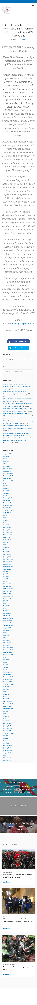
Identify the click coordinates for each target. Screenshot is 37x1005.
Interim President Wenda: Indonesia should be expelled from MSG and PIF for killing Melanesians (17, 440)
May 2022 (6, 576)
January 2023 (7, 557)
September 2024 (8, 510)
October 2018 (7, 682)
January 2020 (7, 645)
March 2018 (6, 699)
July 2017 (6, 711)
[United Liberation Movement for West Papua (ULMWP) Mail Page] (20, 999)
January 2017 (7, 726)
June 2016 (6, 738)
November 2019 (8, 650)
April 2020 (6, 638)
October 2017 (7, 706)
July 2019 (6, 660)
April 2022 (6, 579)
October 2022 (7, 564)
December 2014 (8, 760)
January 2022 (7, 586)
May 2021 (6, 606)
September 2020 (8, 625)
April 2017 (6, 718)
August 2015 (7, 753)
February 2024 (7, 527)
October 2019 (7, 652)
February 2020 (7, 643)
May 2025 (6, 491)
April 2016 (6, 740)
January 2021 (7, 615)
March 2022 (6, 581)
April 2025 (6, 493)
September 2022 (8, 567)
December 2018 (8, 677)
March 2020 (6, 640)
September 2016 (8, 733)
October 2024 (7, 508)
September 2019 (8, 655)
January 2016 (7, 748)
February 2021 (7, 613)
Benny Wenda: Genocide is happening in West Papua (18, 968)
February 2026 (7, 468)
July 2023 (6, 542)
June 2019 (6, 662)
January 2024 (7, 530)
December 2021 (8, 589)
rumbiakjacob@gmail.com (22, 323)
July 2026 (6, 456)
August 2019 (7, 657)
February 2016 (7, 745)
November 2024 (8, 505)
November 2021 (8, 591)
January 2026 (7, 471)
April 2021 (6, 608)
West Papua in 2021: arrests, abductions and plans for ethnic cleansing (17, 876)
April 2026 (6, 464)
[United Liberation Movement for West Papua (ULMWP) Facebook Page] (16, 999)
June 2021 (6, 603)
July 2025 (6, 486)
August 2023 (7, 539)
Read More (7, 882)
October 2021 (7, 593)
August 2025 (7, 483)
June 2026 (6, 459)
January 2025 (7, 500)
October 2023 (7, 537)
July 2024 (6, 515)
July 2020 (6, 630)
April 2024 (6, 522)
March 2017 (6, 721)
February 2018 (7, 701)
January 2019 (7, 674)
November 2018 (8, 679)
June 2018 (6, 691)
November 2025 (8, 476)
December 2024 (8, 503)
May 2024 (6, 520)
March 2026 (6, 466)
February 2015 (7, 758)
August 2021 (7, 598)
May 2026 (6, 461)
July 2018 (6, 689)
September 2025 (8, 481)
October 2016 (7, 731)
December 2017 (8, 704)
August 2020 (7, 628)
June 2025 (6, 488)
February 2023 (7, 554)
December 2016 (8, 728)
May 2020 (6, 635)
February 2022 (7, 584)
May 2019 (6, 664)
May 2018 (6, 694)
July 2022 (6, 571)
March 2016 (6, 743)
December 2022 (8, 559)
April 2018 (6, 696)
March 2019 (6, 669)
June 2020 (6, 633)
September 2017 (8, 709)
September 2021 (8, 596)
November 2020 (8, 620)
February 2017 (7, 723)
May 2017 (6, 716)
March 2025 (6, 495)
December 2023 (8, 532)
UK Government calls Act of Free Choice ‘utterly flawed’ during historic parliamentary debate (18, 921)
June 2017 (6, 714)
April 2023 (6, 549)
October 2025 (7, 478)
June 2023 (6, 544)
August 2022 (7, 569)
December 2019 (8, 647)
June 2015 (6, 755)
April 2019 (6, 667)
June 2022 (6, 574)
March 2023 (6, 552)
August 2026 (7, 454)
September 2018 (8, 684)
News (25, 39)
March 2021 (6, 611)
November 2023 (8, 535)
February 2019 (7, 672)
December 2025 (8, 473)
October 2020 (7, 623)
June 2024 (6, 517)
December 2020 (8, 618)
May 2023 (6, 547)
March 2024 (6, 525)
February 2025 (7, 498)
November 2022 (8, 562)
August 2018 (7, 687)
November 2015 (8, 750)
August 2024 (7, 513)
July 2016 (6, 736)
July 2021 (6, 601)
